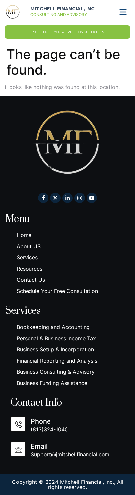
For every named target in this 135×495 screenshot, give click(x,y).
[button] (123, 12)
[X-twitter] (55, 198)
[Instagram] (79, 198)
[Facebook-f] (43, 198)
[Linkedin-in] (67, 198)
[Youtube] (92, 198)
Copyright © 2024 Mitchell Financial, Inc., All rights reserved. (67, 484)
